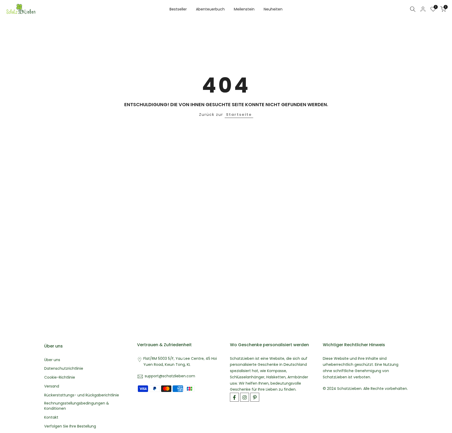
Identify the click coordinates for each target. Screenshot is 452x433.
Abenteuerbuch (210, 9)
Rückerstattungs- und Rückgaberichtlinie (81, 395)
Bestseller (178, 9)
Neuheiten (273, 9)
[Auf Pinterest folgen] (254, 397)
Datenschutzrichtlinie (63, 368)
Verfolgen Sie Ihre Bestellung (70, 426)
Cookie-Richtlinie (59, 377)
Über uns (52, 359)
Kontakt (51, 417)
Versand (51, 386)
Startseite (239, 114)
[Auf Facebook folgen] (234, 397)
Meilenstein (244, 9)
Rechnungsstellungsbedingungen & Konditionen (76, 406)
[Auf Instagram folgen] (244, 397)
